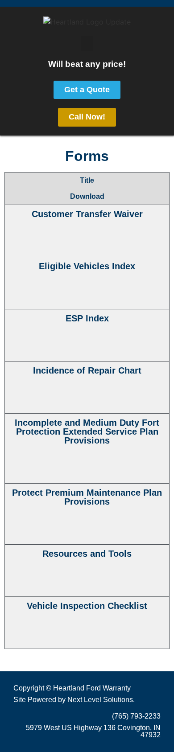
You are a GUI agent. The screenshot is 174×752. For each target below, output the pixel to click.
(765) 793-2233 (136, 716)
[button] (87, 43)
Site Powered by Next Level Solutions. (74, 699)
